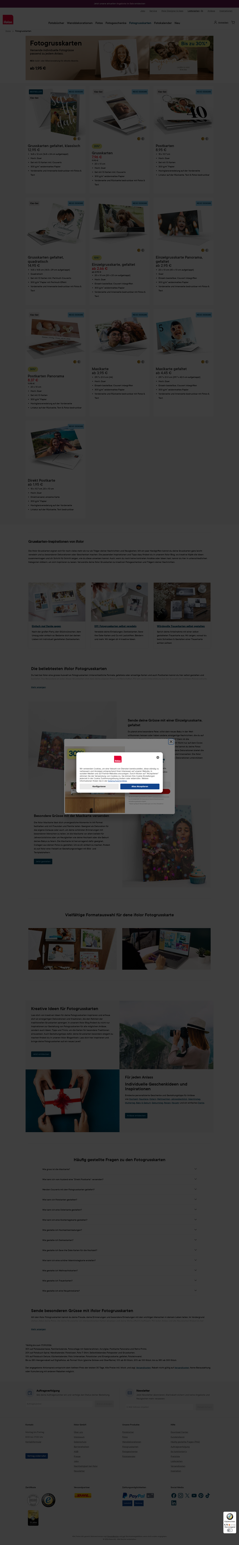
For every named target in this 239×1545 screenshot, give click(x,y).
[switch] (230, 1530)
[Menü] (234, 1513)
